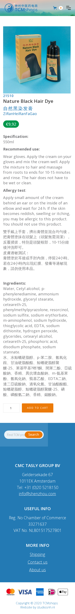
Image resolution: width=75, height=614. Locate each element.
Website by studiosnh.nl (37, 607)
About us (37, 570)
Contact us (38, 562)
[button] (68, 8)
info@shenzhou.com (37, 493)
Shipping (37, 554)
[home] (21, 8)
